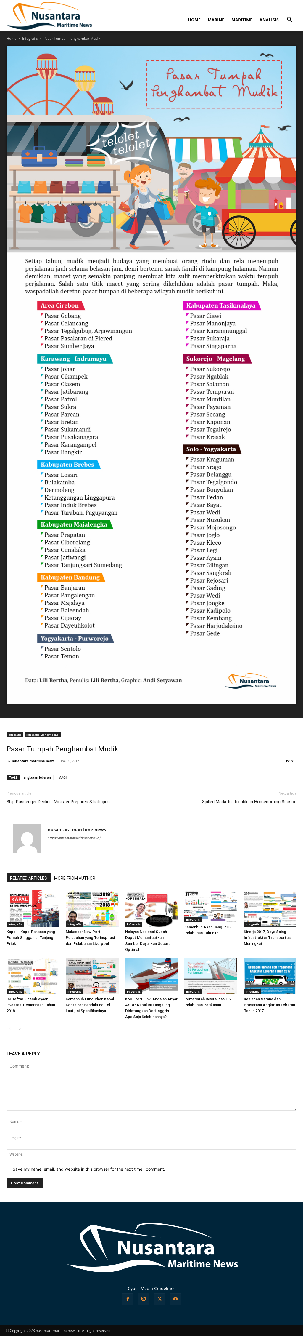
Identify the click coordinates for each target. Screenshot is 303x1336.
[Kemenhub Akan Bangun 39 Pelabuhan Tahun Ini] (210, 906)
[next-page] (19, 1028)
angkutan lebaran (37, 777)
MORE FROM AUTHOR (74, 878)
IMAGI (62, 777)
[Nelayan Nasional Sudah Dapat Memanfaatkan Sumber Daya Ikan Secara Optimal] (151, 908)
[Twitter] (159, 1299)
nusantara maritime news (33, 761)
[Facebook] (127, 1299)
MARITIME (241, 20)
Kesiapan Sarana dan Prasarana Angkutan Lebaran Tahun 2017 (269, 1005)
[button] (289, 20)
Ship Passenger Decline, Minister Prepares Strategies (58, 801)
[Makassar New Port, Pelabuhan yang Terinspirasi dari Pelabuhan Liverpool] (92, 908)
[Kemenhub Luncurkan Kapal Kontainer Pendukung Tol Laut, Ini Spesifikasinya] (92, 976)
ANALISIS (269, 20)
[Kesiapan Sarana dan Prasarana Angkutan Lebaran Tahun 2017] (270, 976)
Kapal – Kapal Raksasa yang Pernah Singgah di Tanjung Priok (31, 937)
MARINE (216, 20)
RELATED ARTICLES (28, 878)
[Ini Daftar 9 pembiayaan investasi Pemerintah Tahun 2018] (33, 976)
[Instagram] (143, 1299)
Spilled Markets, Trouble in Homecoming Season (249, 801)
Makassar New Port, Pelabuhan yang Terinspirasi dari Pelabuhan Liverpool (90, 937)
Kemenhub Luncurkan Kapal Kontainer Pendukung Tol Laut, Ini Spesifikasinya (90, 1005)
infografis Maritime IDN (42, 734)
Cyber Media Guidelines (151, 1288)
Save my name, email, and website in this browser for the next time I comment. (89, 1169)
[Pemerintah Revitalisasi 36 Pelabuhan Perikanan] (210, 976)
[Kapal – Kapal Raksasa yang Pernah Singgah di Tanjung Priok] (33, 908)
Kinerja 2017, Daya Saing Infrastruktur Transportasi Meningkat (267, 937)
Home (12, 38)
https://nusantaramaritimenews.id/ (74, 838)
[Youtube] (175, 1299)
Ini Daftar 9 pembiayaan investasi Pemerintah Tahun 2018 (31, 1005)
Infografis (30, 38)
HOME (194, 20)
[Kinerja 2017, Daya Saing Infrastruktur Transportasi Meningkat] (270, 908)
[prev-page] (10, 1028)
